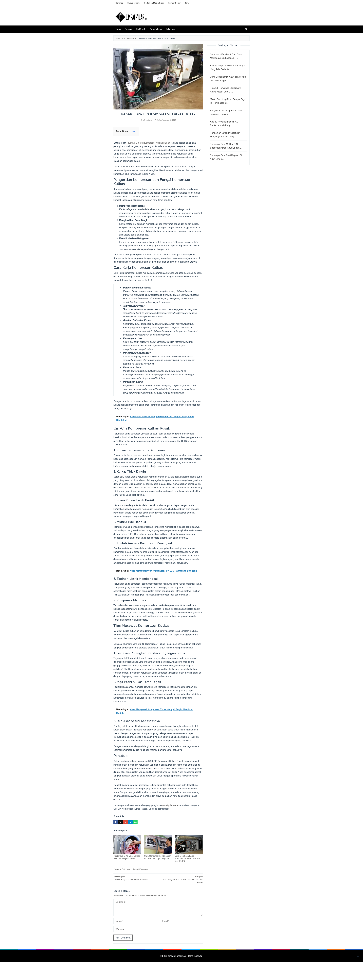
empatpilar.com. (176, 955)
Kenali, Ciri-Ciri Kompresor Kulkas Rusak (149, 142)
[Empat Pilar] (131, 16)
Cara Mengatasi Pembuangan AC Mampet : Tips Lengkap (157, 857)
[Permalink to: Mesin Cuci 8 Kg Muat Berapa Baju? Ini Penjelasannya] (127, 844)
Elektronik (126, 869)
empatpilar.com (169, 805)
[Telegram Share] (130, 822)
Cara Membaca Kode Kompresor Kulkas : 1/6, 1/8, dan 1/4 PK (187, 858)
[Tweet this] (120, 822)
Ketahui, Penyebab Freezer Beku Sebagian (131, 878)
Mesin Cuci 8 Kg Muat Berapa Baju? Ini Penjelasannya (126, 857)
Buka (133, 131)
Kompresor (143, 869)
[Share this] (115, 822)
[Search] (246, 29)
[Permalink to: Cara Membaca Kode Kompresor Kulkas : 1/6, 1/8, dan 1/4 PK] (189, 844)
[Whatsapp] (135, 822)
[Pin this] (125, 822)
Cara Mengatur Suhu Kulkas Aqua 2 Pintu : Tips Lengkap (183, 879)
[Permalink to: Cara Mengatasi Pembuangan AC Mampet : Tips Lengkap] (158, 844)
